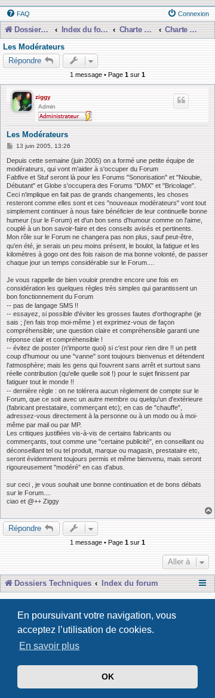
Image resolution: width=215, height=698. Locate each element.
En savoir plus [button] (49, 646)
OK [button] (108, 676)
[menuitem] (18, 14)
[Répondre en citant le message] (181, 101)
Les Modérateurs (33, 47)
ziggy (43, 97)
